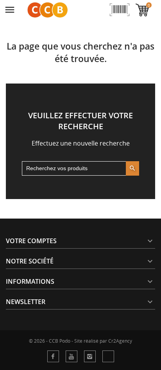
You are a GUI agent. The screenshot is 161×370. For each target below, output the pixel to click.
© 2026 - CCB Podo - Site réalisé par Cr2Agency (80, 341)
